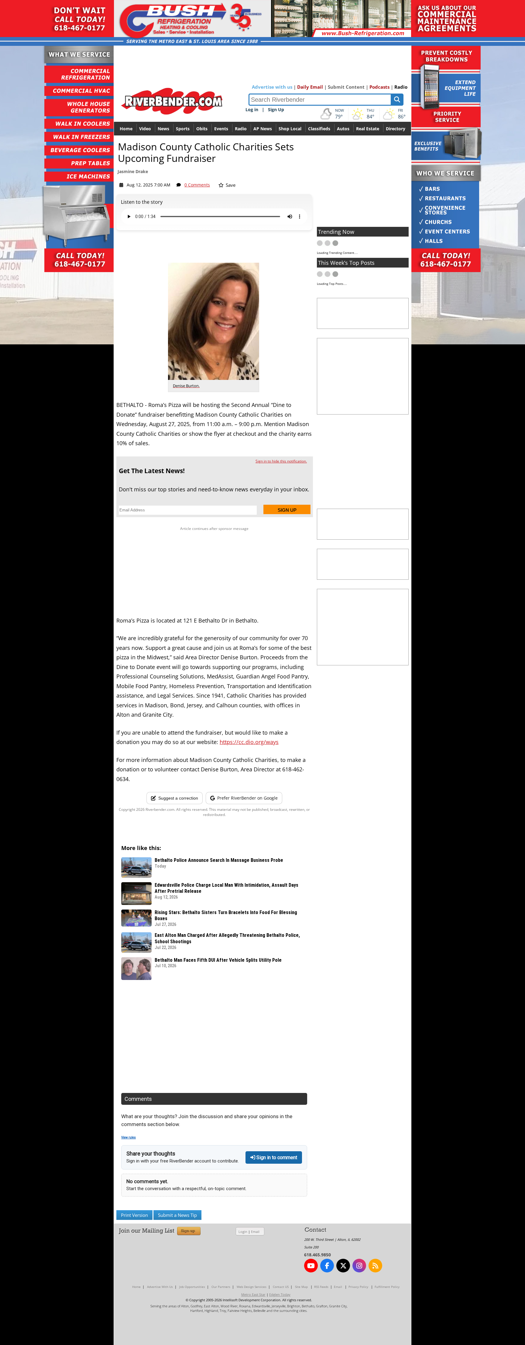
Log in (251, 109)
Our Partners (220, 1287)
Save (230, 185)
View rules (128, 1137)
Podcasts (379, 87)
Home (126, 128)
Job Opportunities (192, 1287)
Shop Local (290, 128)
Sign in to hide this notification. (281, 461)
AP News (262, 128)
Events (221, 128)
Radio (400, 87)
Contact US (281, 1287)
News (163, 128)
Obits (202, 128)
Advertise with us (272, 87)
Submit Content (346, 87)
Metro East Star (253, 1294)
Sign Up (276, 109)
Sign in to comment (276, 1157)
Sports (183, 128)
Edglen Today (279, 1294)
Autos (343, 128)
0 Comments (197, 185)
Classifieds (319, 128)
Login (242, 1231)
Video (145, 128)
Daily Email (310, 87)
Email (255, 1231)
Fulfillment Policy (387, 1287)
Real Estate (367, 128)
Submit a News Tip (177, 1215)
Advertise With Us (160, 1287)
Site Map (301, 1287)
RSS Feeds (321, 1287)
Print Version (134, 1215)
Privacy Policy (358, 1287)
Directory (395, 128)
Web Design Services (251, 1287)
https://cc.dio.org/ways (249, 742)
